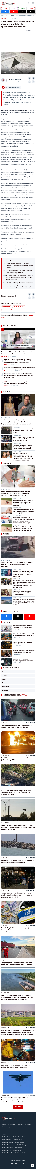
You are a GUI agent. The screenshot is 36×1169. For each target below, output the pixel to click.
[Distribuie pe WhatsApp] (29, 81)
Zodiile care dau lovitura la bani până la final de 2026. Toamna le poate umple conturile (19, 368)
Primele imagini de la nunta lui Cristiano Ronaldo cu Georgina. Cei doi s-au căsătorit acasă (23, 446)
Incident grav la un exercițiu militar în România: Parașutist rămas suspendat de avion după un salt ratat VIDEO (16, 1100)
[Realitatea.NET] (8, 3)
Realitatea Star (16, 1136)
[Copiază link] (29, 78)
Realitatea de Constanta (7, 1147)
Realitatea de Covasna (7, 1142)
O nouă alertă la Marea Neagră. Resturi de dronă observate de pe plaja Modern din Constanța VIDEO (19, 278)
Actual (12, 15)
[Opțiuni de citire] (32, 1165)
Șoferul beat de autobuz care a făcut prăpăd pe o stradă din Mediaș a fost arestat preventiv (17, 564)
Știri (8, 15)
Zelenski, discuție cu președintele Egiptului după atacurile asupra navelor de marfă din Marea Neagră (18, 375)
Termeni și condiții (12, 1124)
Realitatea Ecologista (27, 1136)
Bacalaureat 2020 (18, 306)
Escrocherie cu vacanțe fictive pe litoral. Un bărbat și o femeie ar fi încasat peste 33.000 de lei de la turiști (24, 602)
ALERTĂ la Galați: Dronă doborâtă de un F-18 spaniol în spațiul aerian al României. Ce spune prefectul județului (20, 285)
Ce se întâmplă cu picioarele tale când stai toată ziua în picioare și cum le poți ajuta (23, 511)
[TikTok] (31, 11)
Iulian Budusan (30, 722)
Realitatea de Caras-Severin (8, 1145)
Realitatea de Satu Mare (7, 1153)
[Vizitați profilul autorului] (3, 80)
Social (6, 385)
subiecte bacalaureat (9, 310)
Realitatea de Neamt (7, 1139)
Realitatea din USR (18, 1139)
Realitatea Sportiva (6, 1136)
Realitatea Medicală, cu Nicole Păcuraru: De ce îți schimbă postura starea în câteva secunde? (17, 354)
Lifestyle (6, 364)
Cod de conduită (6, 1127)
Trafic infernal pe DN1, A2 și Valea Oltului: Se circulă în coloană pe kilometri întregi (20, 266)
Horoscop (7, 371)
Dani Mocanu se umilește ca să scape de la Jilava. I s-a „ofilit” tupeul (23, 430)
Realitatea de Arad (19, 1147)
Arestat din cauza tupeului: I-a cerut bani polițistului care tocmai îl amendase (16, 1066)
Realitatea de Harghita (22, 1145)
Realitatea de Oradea (19, 1142)
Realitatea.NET (16, 79)
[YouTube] (14, 11)
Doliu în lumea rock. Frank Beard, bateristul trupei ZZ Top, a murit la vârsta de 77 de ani (23, 438)
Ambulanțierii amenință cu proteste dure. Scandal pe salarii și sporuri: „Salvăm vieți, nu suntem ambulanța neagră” (23, 520)
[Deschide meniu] (33, 3)
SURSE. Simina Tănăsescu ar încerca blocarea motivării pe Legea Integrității (22, 592)
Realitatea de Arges (6, 1150)
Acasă (4, 15)
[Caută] (28, 3)
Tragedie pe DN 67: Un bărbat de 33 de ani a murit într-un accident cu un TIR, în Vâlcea (16, 964)
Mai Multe (18, 1106)
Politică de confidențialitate (24, 1124)
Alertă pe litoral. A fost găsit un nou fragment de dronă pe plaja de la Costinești (17, 861)
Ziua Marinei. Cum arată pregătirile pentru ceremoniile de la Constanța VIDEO (18, 382)
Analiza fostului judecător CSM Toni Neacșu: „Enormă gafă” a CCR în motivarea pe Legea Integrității (23, 574)
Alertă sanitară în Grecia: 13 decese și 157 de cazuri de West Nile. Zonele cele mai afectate (23, 528)
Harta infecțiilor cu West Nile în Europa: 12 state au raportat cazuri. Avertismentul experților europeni (23, 503)
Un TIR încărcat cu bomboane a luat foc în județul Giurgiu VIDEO (19, 272)
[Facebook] (5, 11)
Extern (6, 379)
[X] (22, 11)
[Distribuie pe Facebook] (33, 78)
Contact (4, 1124)
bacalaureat (6, 306)
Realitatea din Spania (20, 1153)
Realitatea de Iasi (17, 1150)
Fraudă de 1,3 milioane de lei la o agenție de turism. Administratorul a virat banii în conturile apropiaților (16, 930)
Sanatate (4, 356)
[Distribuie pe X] (33, 81)
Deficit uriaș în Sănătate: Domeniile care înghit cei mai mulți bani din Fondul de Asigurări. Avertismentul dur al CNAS (15, 493)
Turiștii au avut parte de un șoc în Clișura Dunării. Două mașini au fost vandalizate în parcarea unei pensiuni (16, 895)
